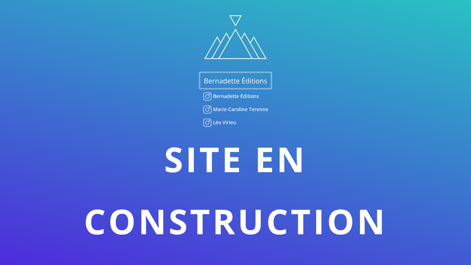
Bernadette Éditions (235, 96)
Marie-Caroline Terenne (240, 109)
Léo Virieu (224, 122)
